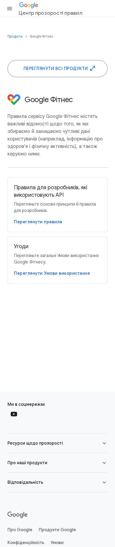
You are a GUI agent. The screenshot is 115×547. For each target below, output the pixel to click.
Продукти (15, 36)
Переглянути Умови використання (52, 273)
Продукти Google (57, 530)
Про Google (19, 530)
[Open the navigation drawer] (9, 8)
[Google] (17, 514)
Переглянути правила (38, 222)
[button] (57, 443)
